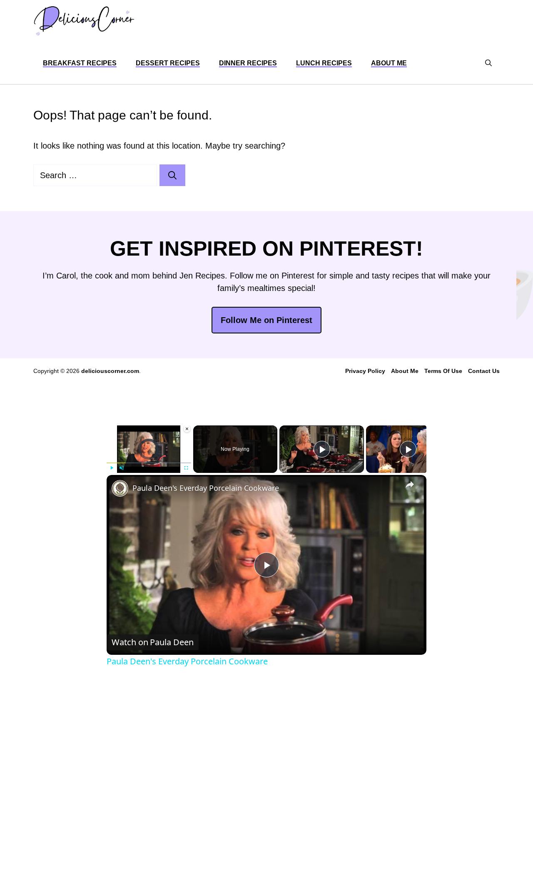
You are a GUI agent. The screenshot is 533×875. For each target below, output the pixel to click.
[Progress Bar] (149, 462)
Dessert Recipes (168, 63)
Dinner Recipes (248, 63)
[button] (488, 63)
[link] (120, 488)
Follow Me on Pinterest (266, 320)
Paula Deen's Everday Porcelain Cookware (205, 488)
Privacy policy (365, 371)
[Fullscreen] (186, 468)
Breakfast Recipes (80, 63)
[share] (409, 484)
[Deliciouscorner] (83, 21)
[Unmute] (122, 468)
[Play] (112, 468)
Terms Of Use (443, 371)
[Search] (172, 175)
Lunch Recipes (324, 63)
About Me (404, 371)
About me (389, 63)
